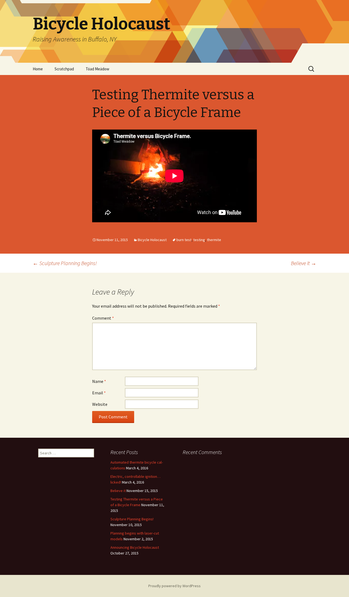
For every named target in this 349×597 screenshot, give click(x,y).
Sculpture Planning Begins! (65, 263)
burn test (183, 239)
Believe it (303, 263)
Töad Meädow (97, 68)
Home (38, 68)
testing (199, 239)
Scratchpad (64, 68)
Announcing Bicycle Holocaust (134, 547)
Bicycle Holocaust (152, 239)
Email (99, 392)
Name (99, 381)
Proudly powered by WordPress (174, 585)
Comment (103, 318)
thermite (214, 239)
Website (99, 404)
